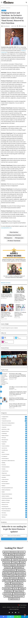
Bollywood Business (6, 489)
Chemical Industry (5, 466)
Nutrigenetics (8, 238)
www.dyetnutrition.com (6, 227)
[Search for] (26, 2)
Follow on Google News (14, 609)
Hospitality (4, 441)
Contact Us (13, 607)
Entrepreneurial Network (7, 487)
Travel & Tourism (5, 454)
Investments (4, 514)
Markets (3, 485)
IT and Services (5, 471)
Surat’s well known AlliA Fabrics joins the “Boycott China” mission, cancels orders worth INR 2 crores (17, 405)
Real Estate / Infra (5, 429)
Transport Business (6, 475)
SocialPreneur (5, 450)
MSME (3, 491)
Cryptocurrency (5, 479)
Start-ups (4, 437)
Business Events (5, 431)
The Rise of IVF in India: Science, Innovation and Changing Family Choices (6, 295)
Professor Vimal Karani (14, 240)
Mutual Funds (5, 481)
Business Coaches (5, 502)
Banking (3, 462)
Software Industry (6, 483)
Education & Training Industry (8, 422)
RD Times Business (6, 26)
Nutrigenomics (19, 238)
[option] (14, 358)
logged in (8, 327)
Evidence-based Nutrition (14, 235)
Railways (3, 517)
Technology (4, 433)
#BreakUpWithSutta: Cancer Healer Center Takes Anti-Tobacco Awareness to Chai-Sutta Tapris (6, 315)
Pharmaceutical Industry (7, 494)
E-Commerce (4, 456)
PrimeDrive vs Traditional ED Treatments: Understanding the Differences (20, 314)
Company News (5, 416)
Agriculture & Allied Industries (8, 460)
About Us (4, 607)
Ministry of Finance (6, 500)
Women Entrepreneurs (7, 425)
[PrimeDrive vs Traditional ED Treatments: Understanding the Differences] (21, 307)
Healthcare (8, 7)
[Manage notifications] (25, 615)
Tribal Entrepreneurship (7, 498)
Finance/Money (5, 435)
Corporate (4, 427)
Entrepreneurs (5, 439)
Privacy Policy (23, 607)
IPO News (4, 512)
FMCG (3, 452)
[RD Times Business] (8, 2)
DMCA (18, 607)
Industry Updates (5, 496)
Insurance (4, 477)
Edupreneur (4, 473)
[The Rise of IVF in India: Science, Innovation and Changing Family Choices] (7, 289)
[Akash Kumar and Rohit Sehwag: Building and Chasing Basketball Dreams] (4, 399)
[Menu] (1, 2)
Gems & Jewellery (5, 445)
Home (3, 7)
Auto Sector (4, 448)
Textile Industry (5, 458)
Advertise (9, 607)
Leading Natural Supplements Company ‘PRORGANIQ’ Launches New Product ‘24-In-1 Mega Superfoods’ (18, 393)
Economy (4, 464)
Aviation (3, 468)
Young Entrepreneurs (6, 420)
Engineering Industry (6, 508)
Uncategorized (5, 506)
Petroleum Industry (6, 510)
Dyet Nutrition (14, 232)
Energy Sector (5, 504)
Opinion (3, 443)
